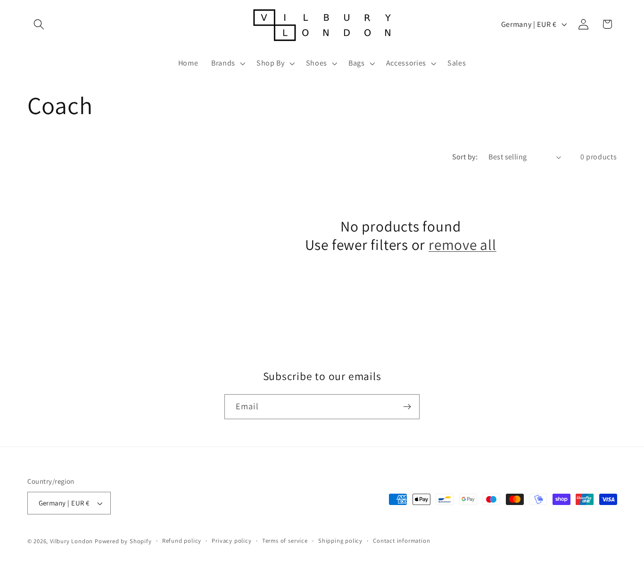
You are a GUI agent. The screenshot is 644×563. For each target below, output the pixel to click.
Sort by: (465, 157)
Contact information (401, 541)
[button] (39, 24)
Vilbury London (71, 541)
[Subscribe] (407, 407)
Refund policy (181, 541)
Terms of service (285, 541)
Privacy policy (231, 541)
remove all (462, 244)
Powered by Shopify (123, 541)
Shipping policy (340, 541)
